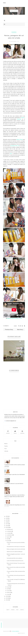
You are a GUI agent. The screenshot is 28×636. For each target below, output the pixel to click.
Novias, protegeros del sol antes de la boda (16, 549)
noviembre (9, 531)
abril (8, 588)
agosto (8, 536)
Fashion (6, 446)
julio (8, 538)
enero (8, 594)
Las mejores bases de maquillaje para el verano (15, 504)
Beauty (5, 443)
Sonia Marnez (15, 631)
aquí (11, 153)
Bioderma (14, 32)
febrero (8, 592)
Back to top (21, 633)
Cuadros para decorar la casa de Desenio (13, 483)
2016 (7, 525)
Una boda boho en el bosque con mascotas (16, 546)
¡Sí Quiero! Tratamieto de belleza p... (12, 359)
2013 (7, 598)
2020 (7, 518)
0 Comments (6, 325)
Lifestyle (6, 451)
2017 (7, 523)
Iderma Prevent (20, 139)
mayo (8, 586)
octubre (8, 533)
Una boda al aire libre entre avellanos (14, 558)
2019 (7, 520)
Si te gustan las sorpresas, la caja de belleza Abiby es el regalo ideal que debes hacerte (14, 495)
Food (5, 448)
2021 (7, 516)
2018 (7, 522)
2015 (7, 527)
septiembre (9, 535)
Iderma (22, 117)
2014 (7, 596)
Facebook (8, 433)
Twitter (15, 433)
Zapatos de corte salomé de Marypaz (14, 551)
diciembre (9, 529)
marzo (8, 590)
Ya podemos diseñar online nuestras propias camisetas (14, 465)
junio (8, 540)
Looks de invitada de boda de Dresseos (15, 560)
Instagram (22, 433)
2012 (7, 600)
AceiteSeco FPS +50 (14, 145)
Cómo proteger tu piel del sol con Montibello (14, 474)
